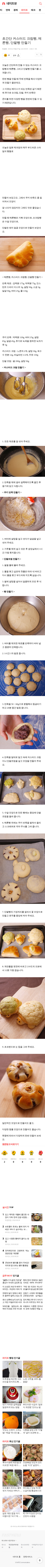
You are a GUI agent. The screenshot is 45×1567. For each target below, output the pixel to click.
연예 (8, 10)
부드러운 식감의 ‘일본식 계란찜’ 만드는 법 (32, 1405)
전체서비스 (27, 1557)
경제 (16, 10)
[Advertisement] (22, 22)
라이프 (24, 10)
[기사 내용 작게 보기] (37, 56)
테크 (33, 10)
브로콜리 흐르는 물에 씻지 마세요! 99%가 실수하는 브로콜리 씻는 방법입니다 (17, 1229)
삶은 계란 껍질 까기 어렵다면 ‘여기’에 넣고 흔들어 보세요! (11, 1515)
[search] (40, 3)
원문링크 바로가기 (10, 1144)
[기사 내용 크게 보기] (41, 55)
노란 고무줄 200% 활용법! (32, 1380)
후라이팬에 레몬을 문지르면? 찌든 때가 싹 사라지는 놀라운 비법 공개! (11, 1464)
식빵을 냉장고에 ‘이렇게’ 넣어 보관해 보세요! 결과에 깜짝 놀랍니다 (32, 1431)
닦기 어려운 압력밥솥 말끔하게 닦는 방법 (11, 1405)
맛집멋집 (8, 1220)
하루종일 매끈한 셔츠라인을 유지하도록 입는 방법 (11, 1380)
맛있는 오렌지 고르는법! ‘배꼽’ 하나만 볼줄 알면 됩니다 (11, 1431)
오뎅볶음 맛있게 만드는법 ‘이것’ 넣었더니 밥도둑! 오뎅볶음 (32, 1464)
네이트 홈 (16, 1557)
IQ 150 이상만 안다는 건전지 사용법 (32, 1514)
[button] (40, 1560)
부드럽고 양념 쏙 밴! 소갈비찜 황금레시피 (32, 1489)
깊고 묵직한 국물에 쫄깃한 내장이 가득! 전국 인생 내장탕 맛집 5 (17, 1217)
